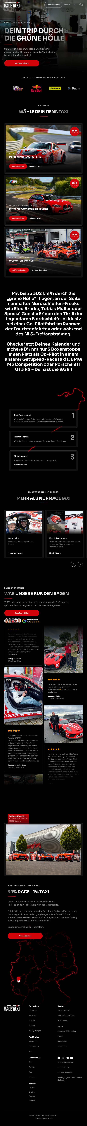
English (32, 1092)
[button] (75, 5)
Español (32, 1096)
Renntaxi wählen (20, 465)
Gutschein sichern (15, 553)
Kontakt (67, 5)
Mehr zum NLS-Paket (39, 270)
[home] (12, 5)
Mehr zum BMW (35, 218)
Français (32, 1100)
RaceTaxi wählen (53, 5)
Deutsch (32, 1088)
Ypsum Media (47, 1118)
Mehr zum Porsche (36, 166)
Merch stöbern (55, 553)
